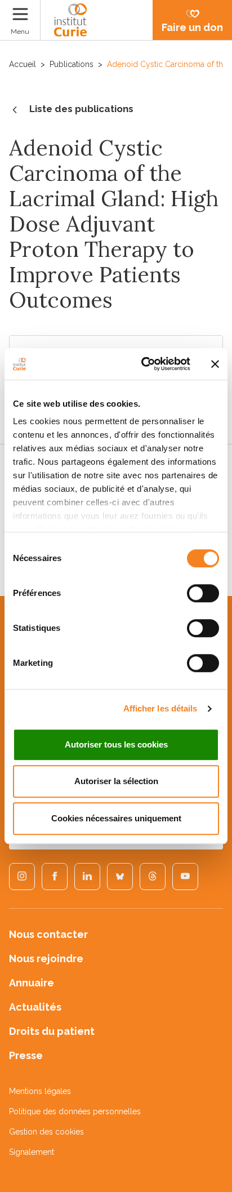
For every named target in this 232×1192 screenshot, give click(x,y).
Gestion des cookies (46, 1131)
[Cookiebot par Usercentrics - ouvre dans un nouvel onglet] (143, 364)
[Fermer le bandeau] (215, 364)
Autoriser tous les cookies (116, 744)
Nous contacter (48, 934)
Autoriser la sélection (116, 781)
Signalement (31, 1152)
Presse (26, 1055)
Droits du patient (52, 1031)
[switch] (203, 593)
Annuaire (31, 983)
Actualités (35, 1007)
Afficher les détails (160, 708)
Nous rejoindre (46, 958)
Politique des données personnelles (75, 1111)
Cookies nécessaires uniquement (116, 818)
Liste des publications (81, 108)
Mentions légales (40, 1091)
